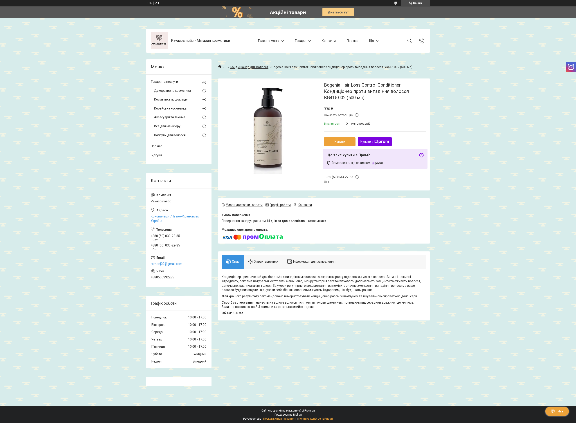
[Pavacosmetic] (159, 40)
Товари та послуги (164, 81)
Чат (560, 411)
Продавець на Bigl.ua (288, 414)
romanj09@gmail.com (166, 264)
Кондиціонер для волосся (249, 67)
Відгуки (156, 155)
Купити (340, 141)
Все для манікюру (167, 126)
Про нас (352, 41)
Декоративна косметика (172, 90)
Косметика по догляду (171, 99)
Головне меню (268, 41)
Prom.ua (309, 410)
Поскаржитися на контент (279, 418)
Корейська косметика (170, 108)
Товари (300, 41)
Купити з (366, 141)
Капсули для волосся (170, 135)
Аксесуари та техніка (169, 117)
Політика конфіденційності (315, 418)
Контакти (329, 41)
